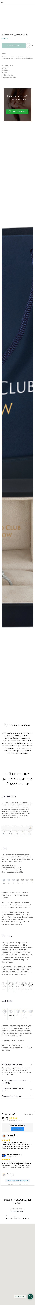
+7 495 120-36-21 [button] (17, 1211)
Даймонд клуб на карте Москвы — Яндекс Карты (17, 1184)
